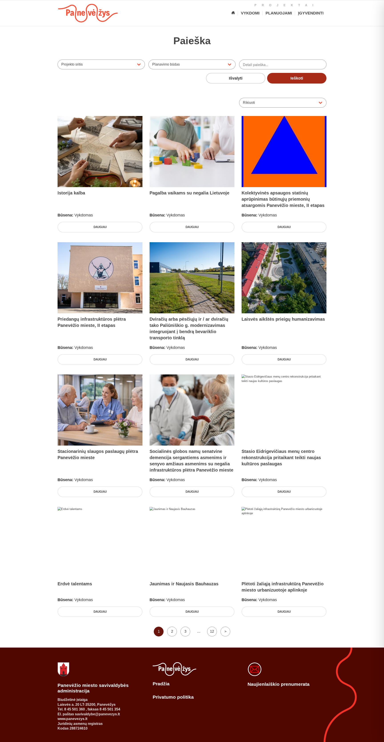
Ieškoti (296, 78)
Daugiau (100, 227)
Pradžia (161, 683)
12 (212, 631)
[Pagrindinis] (233, 13)
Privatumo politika (173, 697)
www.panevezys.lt (72, 719)
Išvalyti (235, 78)
